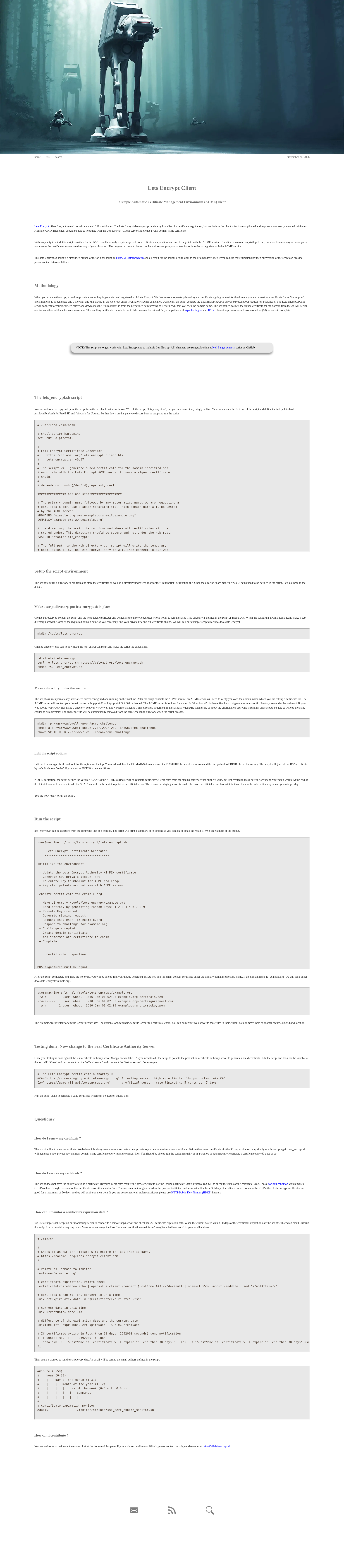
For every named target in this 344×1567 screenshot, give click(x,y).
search (58, 156)
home (37, 156)
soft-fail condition (278, 1183)
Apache (189, 310)
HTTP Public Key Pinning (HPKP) (191, 1192)
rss (47, 156)
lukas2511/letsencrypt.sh (130, 257)
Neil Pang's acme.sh (223, 347)
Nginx (198, 310)
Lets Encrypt (41, 226)
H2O (211, 310)
